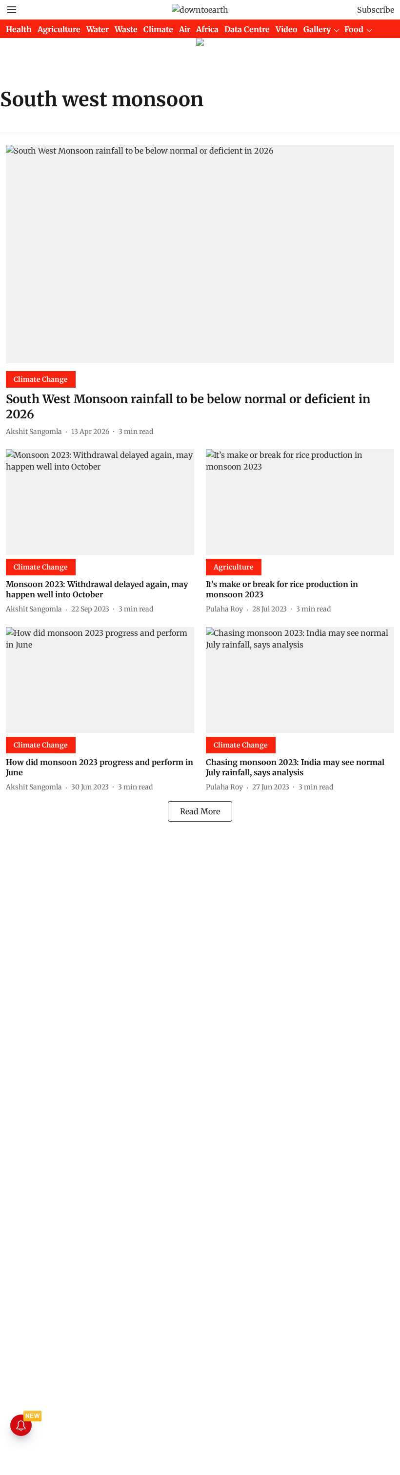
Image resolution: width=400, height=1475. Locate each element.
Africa (207, 29)
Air (184, 29)
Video (287, 29)
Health (19, 29)
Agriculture (59, 29)
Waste (126, 29)
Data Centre (247, 29)
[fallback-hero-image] (200, 254)
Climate (158, 29)
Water (97, 29)
